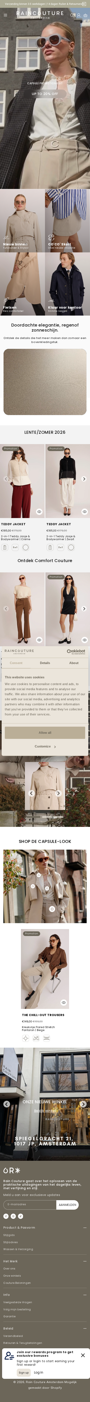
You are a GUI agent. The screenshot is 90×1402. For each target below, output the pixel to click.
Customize (43, 746)
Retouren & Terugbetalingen (22, 1343)
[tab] (33, 817)
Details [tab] (45, 663)
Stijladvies (10, 1242)
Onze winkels (12, 1275)
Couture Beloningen (17, 1283)
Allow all (45, 732)
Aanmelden (67, 1205)
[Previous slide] (6, 479)
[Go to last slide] (31, 793)
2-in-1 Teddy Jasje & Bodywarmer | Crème (15, 538)
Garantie (9, 1316)
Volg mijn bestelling (17, 1309)
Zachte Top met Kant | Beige (41, 1015)
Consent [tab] (16, 663)
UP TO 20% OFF (45, 93)
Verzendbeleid (13, 1336)
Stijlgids (9, 1235)
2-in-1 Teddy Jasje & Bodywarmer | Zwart (60, 538)
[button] (5, 15)
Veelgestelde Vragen (17, 1302)
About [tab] (73, 663)
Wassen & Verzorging (18, 1249)
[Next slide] (84, 479)
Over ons (9, 1268)
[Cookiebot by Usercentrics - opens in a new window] (67, 652)
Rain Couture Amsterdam (44, 1382)
